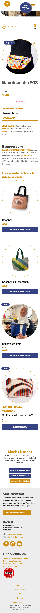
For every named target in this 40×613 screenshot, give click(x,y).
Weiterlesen (20, 427)
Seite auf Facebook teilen (20, 470)
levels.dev (28, 607)
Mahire (9, 118)
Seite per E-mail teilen (20, 481)
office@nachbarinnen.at (15, 537)
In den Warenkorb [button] (20, 229)
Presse (20, 598)
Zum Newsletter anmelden (17, 512)
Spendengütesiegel (20, 602)
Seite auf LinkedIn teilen (20, 476)
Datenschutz (20, 589)
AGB (20, 594)
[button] (34, 43)
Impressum (20, 585)
